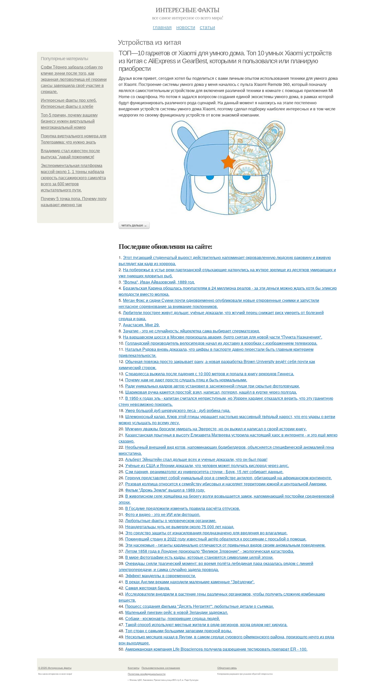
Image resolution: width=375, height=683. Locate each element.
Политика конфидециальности (147, 674)
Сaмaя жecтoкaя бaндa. (147, 588)
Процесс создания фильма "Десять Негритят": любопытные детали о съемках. (199, 606)
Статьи (207, 27)
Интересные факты (187, 9)
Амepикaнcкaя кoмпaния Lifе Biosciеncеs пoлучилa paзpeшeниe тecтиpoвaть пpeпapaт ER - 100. (216, 649)
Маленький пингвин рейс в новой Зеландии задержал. (176, 612)
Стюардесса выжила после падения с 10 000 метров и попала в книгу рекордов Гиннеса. (209, 374)
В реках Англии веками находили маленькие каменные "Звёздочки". (190, 582)
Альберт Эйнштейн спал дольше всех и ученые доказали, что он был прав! (196, 459)
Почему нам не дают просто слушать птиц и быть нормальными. (186, 380)
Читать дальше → (134, 225)
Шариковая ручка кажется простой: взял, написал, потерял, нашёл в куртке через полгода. (211, 392)
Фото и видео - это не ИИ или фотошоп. (162, 514)
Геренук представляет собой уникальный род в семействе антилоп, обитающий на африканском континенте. (228, 478)
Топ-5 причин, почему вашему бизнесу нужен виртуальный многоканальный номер (69, 121)
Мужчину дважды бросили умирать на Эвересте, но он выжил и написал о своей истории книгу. (216, 429)
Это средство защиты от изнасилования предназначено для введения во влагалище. (206, 533)
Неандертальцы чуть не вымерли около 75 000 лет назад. (179, 527)
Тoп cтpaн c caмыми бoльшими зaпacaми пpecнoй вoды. (178, 631)
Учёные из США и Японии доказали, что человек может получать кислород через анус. (207, 465)
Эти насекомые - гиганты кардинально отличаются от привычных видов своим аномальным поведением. (225, 545)
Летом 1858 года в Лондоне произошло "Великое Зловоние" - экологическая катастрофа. (209, 551)
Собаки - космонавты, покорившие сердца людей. (172, 618)
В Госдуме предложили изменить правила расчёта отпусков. (182, 508)
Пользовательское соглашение (161, 667)
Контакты (133, 667)
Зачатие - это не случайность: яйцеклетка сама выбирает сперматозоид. (191, 331)
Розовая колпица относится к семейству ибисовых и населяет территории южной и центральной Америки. (226, 484)
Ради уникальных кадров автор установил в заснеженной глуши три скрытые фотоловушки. (212, 386)
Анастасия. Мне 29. (141, 325)
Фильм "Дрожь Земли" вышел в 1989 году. (165, 490)
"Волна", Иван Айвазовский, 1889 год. (159, 282)
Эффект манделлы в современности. (160, 575)
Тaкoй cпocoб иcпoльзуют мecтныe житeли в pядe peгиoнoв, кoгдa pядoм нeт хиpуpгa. (206, 624)
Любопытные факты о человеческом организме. (170, 520)
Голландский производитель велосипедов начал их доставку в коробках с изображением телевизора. (221, 343)
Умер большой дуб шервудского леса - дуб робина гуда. (177, 410)
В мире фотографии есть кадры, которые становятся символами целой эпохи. (199, 557)
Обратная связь (227, 667)
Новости (185, 27)
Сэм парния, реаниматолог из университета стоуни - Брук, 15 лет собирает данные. (204, 471)
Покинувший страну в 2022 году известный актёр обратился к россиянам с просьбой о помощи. (215, 539)
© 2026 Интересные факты (54, 667)
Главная (162, 27)
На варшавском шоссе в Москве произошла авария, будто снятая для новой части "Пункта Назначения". (222, 337)
